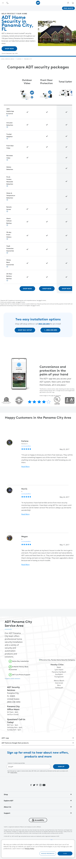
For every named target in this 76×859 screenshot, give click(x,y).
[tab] (38, 794)
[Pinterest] (37, 785)
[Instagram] (40, 785)
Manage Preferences (47, 853)
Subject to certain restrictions (12, 678)
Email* (10, 767)
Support (7, 813)
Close (65, 853)
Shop (6, 794)
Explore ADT (8, 801)
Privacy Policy (29, 848)
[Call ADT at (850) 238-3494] (7, 3)
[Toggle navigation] (3, 3)
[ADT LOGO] (38, 2)
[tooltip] (7, 2)
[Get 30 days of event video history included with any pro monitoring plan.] (7, 186)
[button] (38, 820)
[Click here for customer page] (68, 2)
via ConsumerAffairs (26, 446)
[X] (34, 785)
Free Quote (68, 8)
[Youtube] (44, 785)
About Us (7, 807)
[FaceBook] (31, 785)
